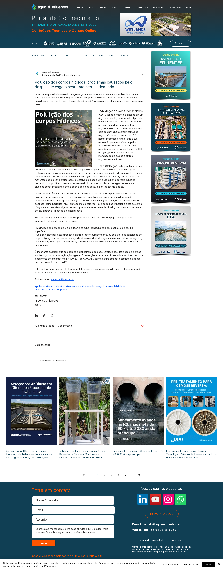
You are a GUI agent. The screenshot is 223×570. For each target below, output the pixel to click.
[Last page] (139, 475)
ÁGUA (53, 55)
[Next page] (132, 475)
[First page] (84, 475)
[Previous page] (91, 475)
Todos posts (38, 55)
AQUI (98, 556)
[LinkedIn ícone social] (142, 499)
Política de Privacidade (151, 540)
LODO (84, 55)
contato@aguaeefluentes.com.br (164, 524)
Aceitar (208, 564)
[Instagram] (168, 499)
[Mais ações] (142, 74)
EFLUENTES (68, 55)
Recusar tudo (191, 564)
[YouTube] (155, 499)
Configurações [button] (170, 564)
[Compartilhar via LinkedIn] (36, 315)
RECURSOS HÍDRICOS (103, 55)
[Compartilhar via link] (44, 315)
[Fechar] (219, 564)
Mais (123, 55)
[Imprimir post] (52, 315)
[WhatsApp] (180, 499)
